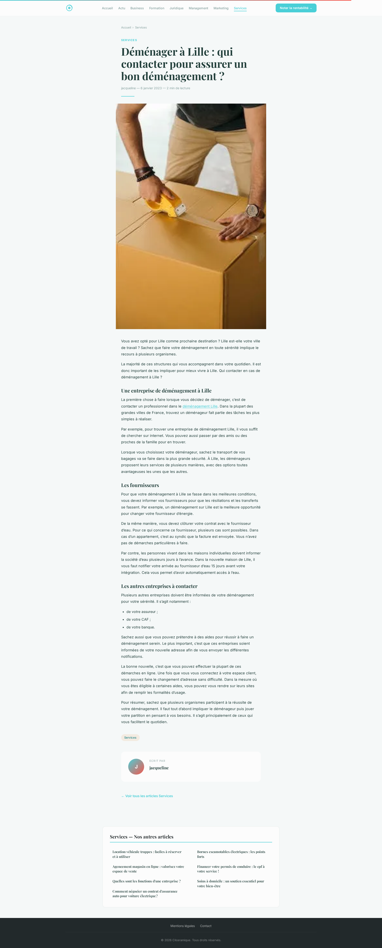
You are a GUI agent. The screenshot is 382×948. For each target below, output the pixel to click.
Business (137, 8)
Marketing (221, 8)
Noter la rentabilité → (296, 8)
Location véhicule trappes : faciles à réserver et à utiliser (147, 854)
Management (198, 8)
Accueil (107, 8)
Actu (121, 8)
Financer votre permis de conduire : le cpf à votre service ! (231, 868)
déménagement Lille (200, 406)
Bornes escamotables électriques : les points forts (231, 854)
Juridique (176, 8)
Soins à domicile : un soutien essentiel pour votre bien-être (230, 883)
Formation (156, 8)
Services (240, 8)
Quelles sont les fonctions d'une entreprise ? (147, 881)
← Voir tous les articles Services (147, 796)
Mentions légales (182, 926)
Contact (206, 926)
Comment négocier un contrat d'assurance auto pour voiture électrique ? (145, 893)
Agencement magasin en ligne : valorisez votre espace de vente (148, 868)
